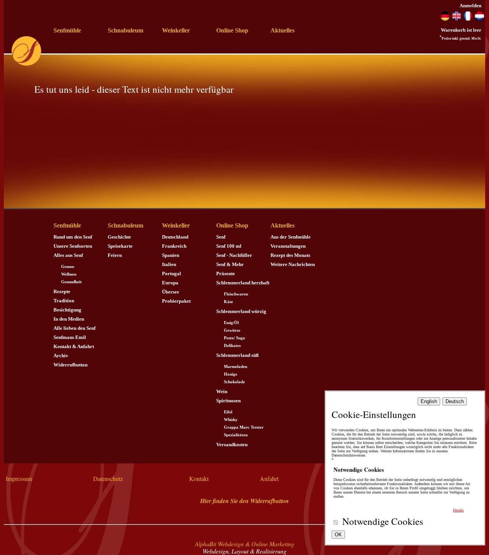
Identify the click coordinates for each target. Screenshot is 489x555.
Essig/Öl (231, 323)
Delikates (232, 346)
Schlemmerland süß (237, 355)
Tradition (63, 300)
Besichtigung (67, 310)
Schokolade (234, 382)
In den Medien (68, 319)
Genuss (67, 267)
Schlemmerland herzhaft (242, 283)
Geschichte (119, 237)
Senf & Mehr (230, 264)
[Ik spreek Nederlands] (479, 19)
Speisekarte (120, 246)
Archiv (60, 355)
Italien (169, 264)
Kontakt (199, 478)
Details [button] (458, 510)
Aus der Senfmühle (290, 237)
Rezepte (61, 291)
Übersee (170, 292)
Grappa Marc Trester (244, 427)
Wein (221, 391)
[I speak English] (456, 19)
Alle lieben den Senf (74, 328)
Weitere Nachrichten (292, 264)
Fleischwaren (236, 294)
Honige (230, 374)
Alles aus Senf (68, 255)
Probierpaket (176, 301)
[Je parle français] (468, 19)
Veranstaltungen (288, 246)
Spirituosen (228, 400)
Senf (220, 237)
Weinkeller (176, 30)
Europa (170, 283)
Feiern (115, 255)
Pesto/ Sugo (234, 338)
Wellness (68, 274)
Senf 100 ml (228, 246)
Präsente (225, 273)
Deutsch (454, 401)
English (429, 401)
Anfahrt (269, 478)
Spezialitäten (236, 435)
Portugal (171, 273)
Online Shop (232, 30)
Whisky (231, 420)
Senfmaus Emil (69, 337)
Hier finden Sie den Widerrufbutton (244, 501)
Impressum (19, 478)
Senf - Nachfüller (234, 255)
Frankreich (174, 246)
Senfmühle (67, 30)
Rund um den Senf (72, 237)
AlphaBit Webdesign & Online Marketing (244, 544)
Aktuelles (282, 30)
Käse (228, 302)
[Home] (26, 64)
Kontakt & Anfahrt (73, 346)
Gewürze (232, 330)
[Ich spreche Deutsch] (445, 19)
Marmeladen (235, 367)
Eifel (228, 412)
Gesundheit (71, 282)
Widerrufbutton (70, 365)
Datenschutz (108, 478)
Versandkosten (232, 444)
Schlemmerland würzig (241, 311)
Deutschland (175, 237)
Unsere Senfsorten (72, 246)
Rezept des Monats (290, 255)
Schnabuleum (125, 30)
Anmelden (470, 5)
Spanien (170, 255)
